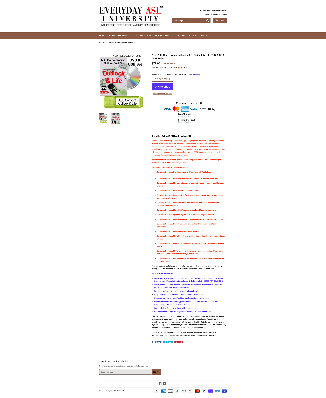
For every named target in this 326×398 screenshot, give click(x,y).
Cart (221, 20)
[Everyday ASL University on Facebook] (160, 384)
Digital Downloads (141, 36)
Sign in (207, 14)
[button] (189, 67)
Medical (193, 36)
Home (102, 36)
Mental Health (162, 36)
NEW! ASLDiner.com (118, 36)
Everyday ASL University (115, 391)
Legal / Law (179, 36)
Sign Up (156, 372)
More (203, 36)
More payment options (162, 94)
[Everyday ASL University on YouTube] (164, 384)
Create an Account (220, 14)
